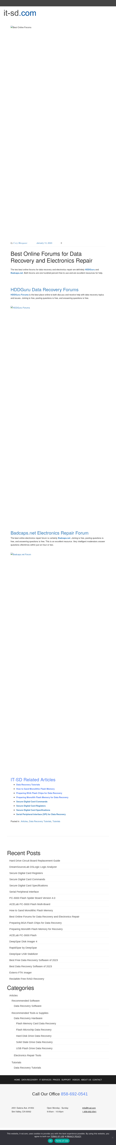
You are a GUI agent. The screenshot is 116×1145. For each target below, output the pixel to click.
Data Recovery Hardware (28, 1018)
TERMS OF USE (57, 1136)
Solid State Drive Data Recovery (34, 1042)
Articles (24, 821)
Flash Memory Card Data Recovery (36, 1023)
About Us (86, 1080)
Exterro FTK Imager (20, 972)
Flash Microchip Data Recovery (33, 1029)
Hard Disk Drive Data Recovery (33, 1035)
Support (66, 1080)
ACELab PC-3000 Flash (22, 935)
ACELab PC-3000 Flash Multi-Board (29, 904)
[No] (112, 1137)
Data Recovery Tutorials (40, 821)
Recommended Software (26, 1000)
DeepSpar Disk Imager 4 (23, 941)
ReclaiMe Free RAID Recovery (26, 978)
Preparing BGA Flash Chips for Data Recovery (35, 922)
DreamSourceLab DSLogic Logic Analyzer (33, 866)
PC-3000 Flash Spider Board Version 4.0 (32, 898)
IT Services (45, 1080)
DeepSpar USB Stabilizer (23, 954)
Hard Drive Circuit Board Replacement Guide (34, 860)
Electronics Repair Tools (27, 1055)
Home (17, 1080)
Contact (97, 1080)
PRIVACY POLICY (73, 1136)
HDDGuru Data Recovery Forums (45, 289)
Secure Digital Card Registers (26, 873)
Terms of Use (62, 1141)
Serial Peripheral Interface (24, 891)
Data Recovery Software (27, 1006)
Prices (56, 1080)
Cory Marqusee (20, 242)
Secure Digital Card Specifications (28, 885)
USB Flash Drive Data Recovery (34, 1048)
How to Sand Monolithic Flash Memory (31, 910)
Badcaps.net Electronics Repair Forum (50, 532)
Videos (76, 1080)
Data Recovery (30, 1080)
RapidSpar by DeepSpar (23, 947)
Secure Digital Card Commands (27, 879)
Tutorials (56, 821)
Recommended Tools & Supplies (30, 1013)
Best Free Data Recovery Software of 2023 (33, 960)
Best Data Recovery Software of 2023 (30, 966)
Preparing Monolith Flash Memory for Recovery (36, 929)
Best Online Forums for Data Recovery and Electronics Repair (44, 916)
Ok (50, 1141)
